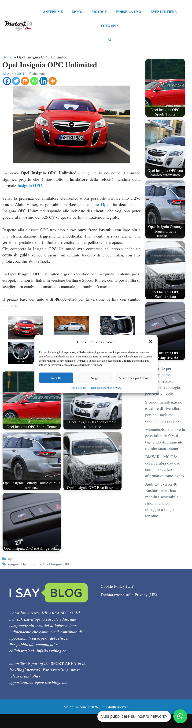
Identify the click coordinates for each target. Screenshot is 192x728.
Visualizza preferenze (134, 377)
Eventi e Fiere (164, 11)
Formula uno (128, 11)
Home (7, 57)
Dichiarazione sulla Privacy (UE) (129, 594)
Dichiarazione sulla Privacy (106, 387)
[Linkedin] (43, 81)
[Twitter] (16, 81)
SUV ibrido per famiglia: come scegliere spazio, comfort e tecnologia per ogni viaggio (162, 380)
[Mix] (25, 81)
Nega (95, 377)
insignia (13, 564)
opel (11, 558)
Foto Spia (110, 25)
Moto (77, 11)
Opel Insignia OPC (56, 564)
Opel (105, 204)
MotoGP (99, 11)
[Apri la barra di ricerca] (109, 40)
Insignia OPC (29, 185)
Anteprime (53, 11)
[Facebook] (7, 81)
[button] (150, 342)
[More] (52, 81)
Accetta (56, 377)
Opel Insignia (31, 564)
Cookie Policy (78, 387)
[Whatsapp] (34, 81)
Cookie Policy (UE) (117, 586)
